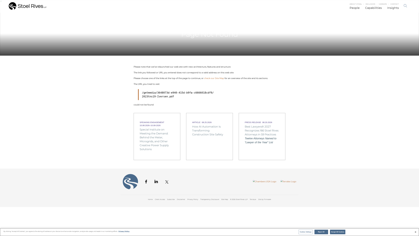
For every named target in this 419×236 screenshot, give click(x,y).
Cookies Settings (305, 232)
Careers (383, 4)
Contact (395, 4)
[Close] (415, 232)
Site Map (224, 199)
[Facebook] (146, 181)
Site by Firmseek (264, 199)
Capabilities (373, 8)
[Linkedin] (156, 181)
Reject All (321, 232)
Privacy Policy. (124, 231)
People (355, 8)
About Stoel (356, 4)
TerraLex (253, 199)
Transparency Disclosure (209, 199)
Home (296, 17)
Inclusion (370, 4)
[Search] (405, 5)
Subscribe (171, 199)
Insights (393, 8)
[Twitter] (166, 182)
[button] (302, 17)
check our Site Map (214, 78)
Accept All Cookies (337, 232)
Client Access (160, 199)
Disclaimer (181, 199)
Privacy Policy (192, 199)
